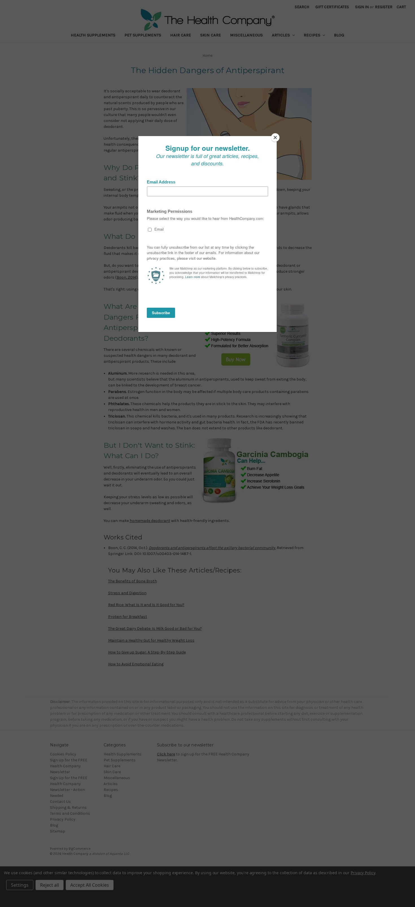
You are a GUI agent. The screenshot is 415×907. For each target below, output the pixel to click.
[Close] (275, 137)
